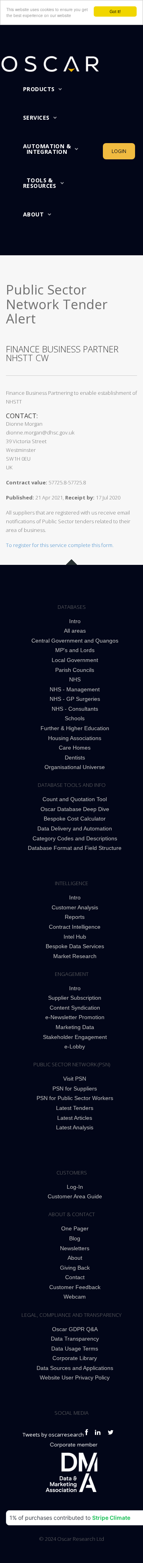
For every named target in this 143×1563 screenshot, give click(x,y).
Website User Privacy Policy (75, 1377)
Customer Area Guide (75, 1196)
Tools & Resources (39, 182)
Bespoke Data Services (75, 946)
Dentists (75, 757)
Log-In (75, 1187)
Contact (75, 1277)
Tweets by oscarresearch (53, 1434)
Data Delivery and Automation (74, 828)
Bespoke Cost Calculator (75, 818)
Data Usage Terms (74, 1348)
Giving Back (75, 1268)
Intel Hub (75, 937)
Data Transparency (75, 1338)
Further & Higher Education (75, 728)
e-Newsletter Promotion (74, 1017)
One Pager (75, 1228)
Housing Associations (74, 738)
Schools (75, 718)
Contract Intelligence (74, 927)
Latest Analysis (74, 1127)
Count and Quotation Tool (75, 799)
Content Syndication (75, 1007)
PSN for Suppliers (74, 1088)
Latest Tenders (74, 1108)
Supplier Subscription (74, 998)
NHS (75, 679)
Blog (74, 1238)
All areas (75, 630)
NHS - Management (75, 689)
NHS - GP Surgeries (75, 699)
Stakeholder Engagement (75, 1037)
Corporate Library (74, 1358)
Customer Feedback (74, 1287)
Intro (75, 621)
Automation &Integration (47, 148)
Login (119, 151)
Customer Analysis (75, 907)
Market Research (75, 956)
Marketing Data (75, 1027)
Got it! (115, 11)
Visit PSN (74, 1078)
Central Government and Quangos (74, 640)
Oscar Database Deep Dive (75, 809)
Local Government (75, 660)
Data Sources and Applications (75, 1368)
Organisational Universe (74, 767)
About (33, 214)
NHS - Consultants (75, 709)
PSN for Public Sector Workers (75, 1098)
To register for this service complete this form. (60, 545)
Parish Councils (74, 670)
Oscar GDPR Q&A (75, 1329)
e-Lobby (74, 1046)
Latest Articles (74, 1118)
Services (36, 117)
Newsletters (74, 1248)
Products (38, 89)
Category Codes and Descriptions (75, 838)
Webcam (75, 1296)
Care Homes (75, 747)
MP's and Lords (75, 650)
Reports (75, 917)
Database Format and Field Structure (75, 848)
